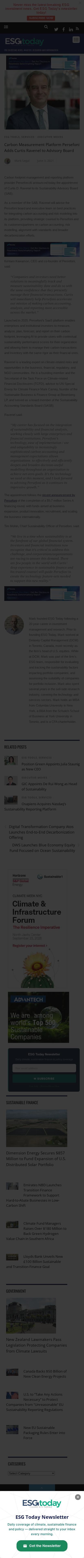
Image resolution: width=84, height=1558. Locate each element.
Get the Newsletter (45, 1546)
